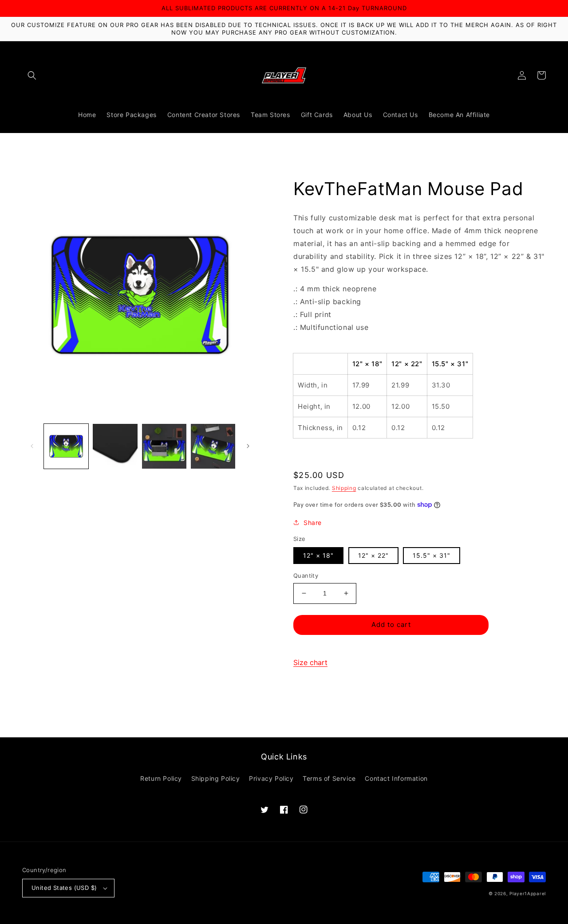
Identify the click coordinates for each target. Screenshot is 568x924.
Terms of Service (329, 778)
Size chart (310, 662)
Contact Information (396, 778)
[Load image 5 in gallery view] (164, 446)
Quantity (305, 575)
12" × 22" (373, 555)
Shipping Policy (215, 778)
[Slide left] (32, 446)
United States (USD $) (64, 887)
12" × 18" (318, 555)
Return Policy (161, 778)
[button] (32, 75)
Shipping (344, 488)
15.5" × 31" (431, 555)
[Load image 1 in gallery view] (66, 446)
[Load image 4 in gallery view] (115, 446)
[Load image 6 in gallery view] (213, 446)
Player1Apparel (527, 893)
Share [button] (313, 522)
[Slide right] (248, 446)
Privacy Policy (271, 778)
